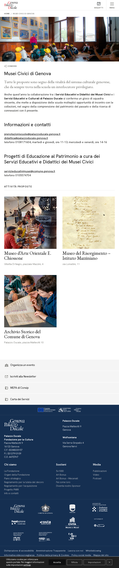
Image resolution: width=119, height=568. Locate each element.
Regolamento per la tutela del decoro (24, 482)
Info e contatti (11, 493)
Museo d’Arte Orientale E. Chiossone (27, 255)
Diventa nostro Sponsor (68, 485)
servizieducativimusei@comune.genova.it (29, 171)
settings (27, 565)
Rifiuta (74, 562)
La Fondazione (11, 471)
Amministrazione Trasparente (51, 550)
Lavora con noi (75, 550)
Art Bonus (61, 474)
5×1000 (60, 471)
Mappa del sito (101, 555)
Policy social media (81, 555)
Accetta (57, 562)
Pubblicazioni (100, 471)
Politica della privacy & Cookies (53, 555)
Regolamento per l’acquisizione (20, 485)
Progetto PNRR (11, 489)
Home (7, 13)
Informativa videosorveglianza (19, 555)
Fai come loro (63, 482)
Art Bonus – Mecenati (67, 478)
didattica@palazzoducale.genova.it (26, 138)
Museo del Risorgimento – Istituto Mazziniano (86, 255)
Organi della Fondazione (17, 474)
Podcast (97, 478)
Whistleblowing (93, 550)
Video (96, 474)
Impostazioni (94, 562)
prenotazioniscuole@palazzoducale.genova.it (32, 134)
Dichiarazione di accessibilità (19, 550)
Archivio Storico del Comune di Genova (22, 334)
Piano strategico (12, 478)
